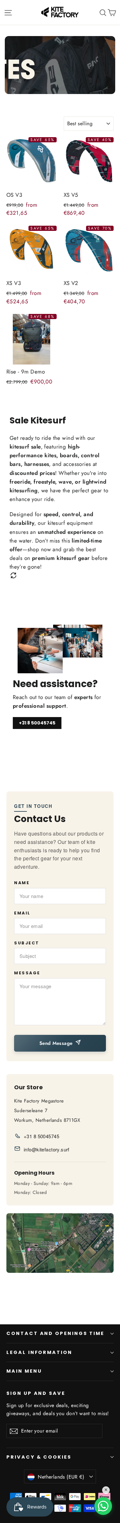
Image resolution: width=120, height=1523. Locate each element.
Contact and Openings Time (55, 1333)
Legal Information (39, 1352)
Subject (26, 943)
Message (27, 972)
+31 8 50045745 (37, 723)
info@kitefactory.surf (46, 1149)
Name (21, 882)
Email (22, 913)
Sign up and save (35, 1393)
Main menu (24, 1371)
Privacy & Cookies (38, 1457)
